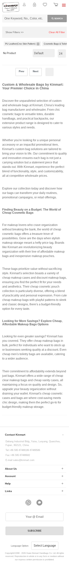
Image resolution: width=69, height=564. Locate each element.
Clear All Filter (57, 32)
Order (55, 6)
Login (34, 6)
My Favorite (44, 6)
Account (10, 476)
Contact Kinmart (15, 434)
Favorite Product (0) (34, 10)
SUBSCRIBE (35, 530)
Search (58, 18)
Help (8, 483)
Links (8, 491)
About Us (11, 468)
